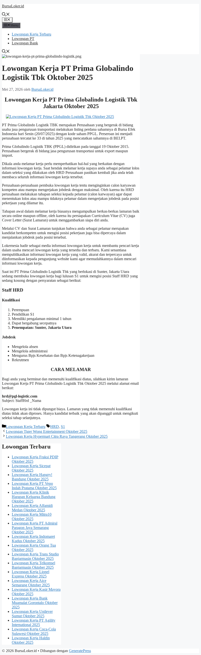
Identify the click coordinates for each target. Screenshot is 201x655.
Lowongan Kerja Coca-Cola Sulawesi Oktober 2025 (34, 631)
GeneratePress (80, 651)
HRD (54, 426)
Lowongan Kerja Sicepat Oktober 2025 (31, 468)
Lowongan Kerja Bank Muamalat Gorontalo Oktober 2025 (35, 602)
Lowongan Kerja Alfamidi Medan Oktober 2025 (32, 507)
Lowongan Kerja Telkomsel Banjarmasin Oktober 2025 (33, 565)
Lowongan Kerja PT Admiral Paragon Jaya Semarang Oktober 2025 (34, 527)
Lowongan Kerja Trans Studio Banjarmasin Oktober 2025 (35, 556)
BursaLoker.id (13, 6)
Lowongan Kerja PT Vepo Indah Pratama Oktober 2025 (34, 485)
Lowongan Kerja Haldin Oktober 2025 (31, 640)
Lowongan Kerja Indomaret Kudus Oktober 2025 (33, 538)
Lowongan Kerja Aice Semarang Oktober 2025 (31, 582)
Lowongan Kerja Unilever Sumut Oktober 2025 (32, 613)
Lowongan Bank (25, 43)
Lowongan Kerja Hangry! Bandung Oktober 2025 (32, 477)
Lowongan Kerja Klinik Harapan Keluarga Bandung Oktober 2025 (33, 496)
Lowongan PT (23, 39)
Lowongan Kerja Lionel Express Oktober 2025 (30, 574)
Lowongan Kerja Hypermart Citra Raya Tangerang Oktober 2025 (57, 436)
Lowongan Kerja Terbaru (31, 34)
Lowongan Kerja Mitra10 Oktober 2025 (31, 516)
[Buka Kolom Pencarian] (6, 15)
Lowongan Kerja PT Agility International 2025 (33, 622)
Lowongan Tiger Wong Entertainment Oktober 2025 (46, 431)
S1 (63, 426)
